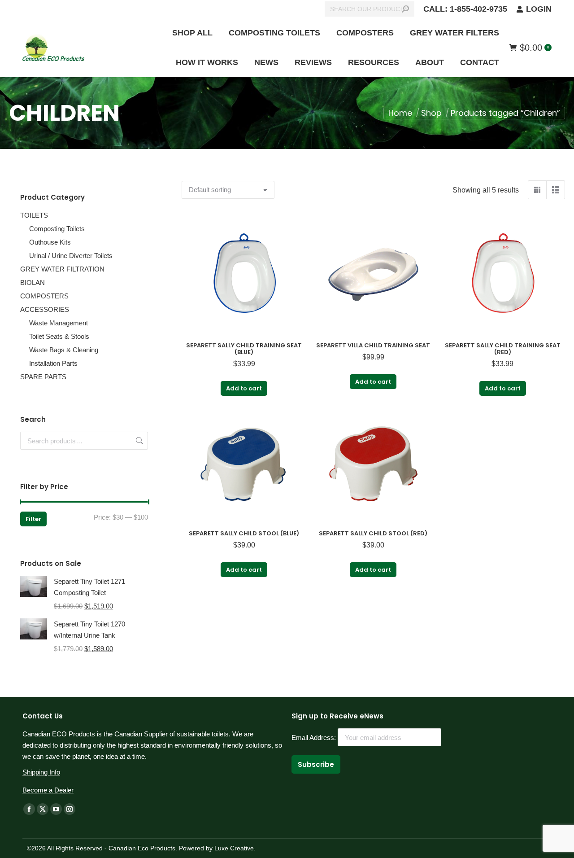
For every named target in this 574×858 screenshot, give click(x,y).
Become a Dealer (48, 790)
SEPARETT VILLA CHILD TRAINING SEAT (373, 345)
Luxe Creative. (234, 848)
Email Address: (314, 737)
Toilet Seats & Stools (59, 336)
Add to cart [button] (244, 388)
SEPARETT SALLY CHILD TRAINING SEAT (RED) (503, 348)
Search (138, 441)
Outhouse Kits (50, 242)
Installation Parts (53, 363)
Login (539, 8)
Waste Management (58, 323)
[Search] (405, 9)
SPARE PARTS (43, 377)
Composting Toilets (57, 228)
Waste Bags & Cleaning (63, 350)
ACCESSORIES (44, 309)
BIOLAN (32, 282)
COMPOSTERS (44, 296)
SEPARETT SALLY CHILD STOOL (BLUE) (244, 533)
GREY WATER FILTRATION (62, 269)
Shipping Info (41, 772)
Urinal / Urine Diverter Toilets (71, 255)
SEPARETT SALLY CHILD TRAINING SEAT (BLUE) (244, 348)
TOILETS (34, 215)
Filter (33, 519)
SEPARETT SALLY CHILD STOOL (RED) (373, 533)
